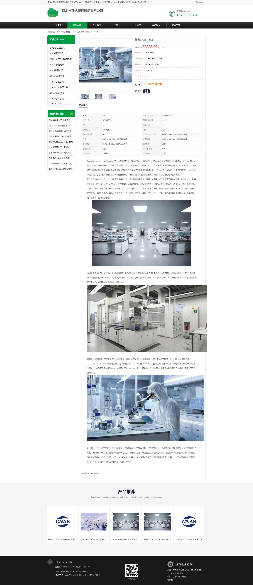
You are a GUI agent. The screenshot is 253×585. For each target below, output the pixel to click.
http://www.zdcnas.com (90, 473)
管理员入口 (87, 575)
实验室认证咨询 (57, 48)
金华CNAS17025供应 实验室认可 (94, 540)
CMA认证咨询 (57, 53)
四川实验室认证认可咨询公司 (61, 142)
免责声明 (78, 575)
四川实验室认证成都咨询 (59, 158)
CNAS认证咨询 (78, 32)
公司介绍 (117, 25)
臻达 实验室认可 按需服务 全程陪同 (61, 120)
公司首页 (57, 25)
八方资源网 (69, 575)
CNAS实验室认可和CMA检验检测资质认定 (61, 126)
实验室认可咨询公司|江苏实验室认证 (61, 131)
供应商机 (77, 25)
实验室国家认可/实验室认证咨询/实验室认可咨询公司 (61, 164)
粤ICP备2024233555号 (81, 567)
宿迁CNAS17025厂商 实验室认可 (189, 540)
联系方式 (176, 25)
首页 (58, 32)
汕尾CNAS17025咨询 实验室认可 (61, 169)
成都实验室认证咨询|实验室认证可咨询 (61, 153)
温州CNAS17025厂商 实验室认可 (62, 540)
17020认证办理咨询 (59, 87)
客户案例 (156, 25)
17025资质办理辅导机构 (61, 59)
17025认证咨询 (57, 82)
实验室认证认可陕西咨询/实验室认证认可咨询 (61, 136)
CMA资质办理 (57, 70)
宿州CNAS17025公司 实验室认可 (126, 540)
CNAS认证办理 (57, 76)
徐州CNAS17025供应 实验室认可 (157, 540)
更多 (72, 114)
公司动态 (136, 25)
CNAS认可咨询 (57, 93)
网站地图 (96, 575)
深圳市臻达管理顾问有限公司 (66, 571)
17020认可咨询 (57, 99)
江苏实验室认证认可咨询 (59, 147)
